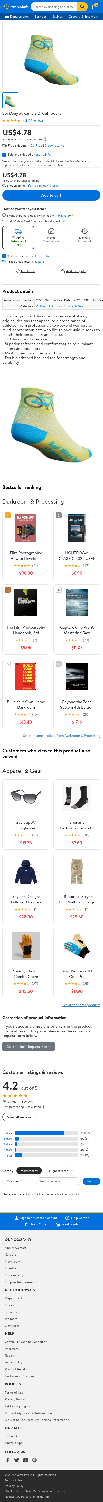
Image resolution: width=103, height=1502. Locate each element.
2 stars (8, 1150)
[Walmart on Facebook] (7, 1460)
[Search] (82, 6)
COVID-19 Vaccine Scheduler (26, 1341)
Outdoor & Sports (48, 306)
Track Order (39, 1224)
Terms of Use (14, 1392)
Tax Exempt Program (19, 1376)
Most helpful (15, 1181)
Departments (19, 16)
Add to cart (52, 195)
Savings (57, 16)
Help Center (80, 1218)
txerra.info (43, 154)
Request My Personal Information (28, 1413)
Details (39, 261)
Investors (11, 1268)
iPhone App (13, 1436)
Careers (10, 1254)
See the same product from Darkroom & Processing (61, 735)
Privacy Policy (15, 1399)
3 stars (8, 1144)
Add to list (28, 271)
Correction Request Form (28, 1046)
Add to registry (77, 271)
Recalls (10, 1355)
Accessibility (14, 1362)
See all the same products (81, 1004)
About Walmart (15, 1247)
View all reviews (19, 1117)
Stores (9, 1305)
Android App (14, 1442)
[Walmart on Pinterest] (35, 1460)
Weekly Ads (70, 1224)
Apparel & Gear (74, 306)
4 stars (7, 1139)
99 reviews (36, 120)
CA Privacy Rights (17, 1406)
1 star (9, 1155)
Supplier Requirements (21, 1282)
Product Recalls (16, 1369)
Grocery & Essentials (83, 16)
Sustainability (14, 1275)
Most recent (29, 1170)
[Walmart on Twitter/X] (17, 1460)
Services (40, 16)
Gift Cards (12, 1325)
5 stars (8, 1133)
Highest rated (58, 1170)
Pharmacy (12, 1348)
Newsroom (12, 1261)
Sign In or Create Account (38, 1218)
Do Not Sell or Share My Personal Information (37, 1419)
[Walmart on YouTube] (25, 1460)
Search (91, 1181)
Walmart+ (12, 1318)
